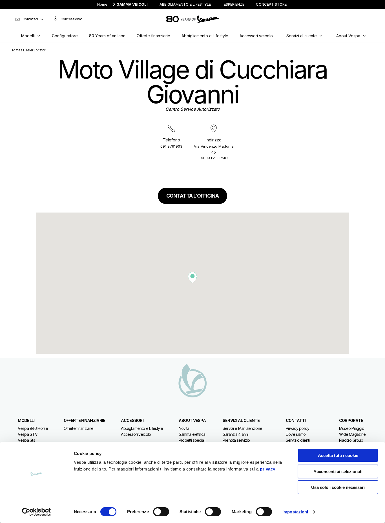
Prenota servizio (236, 440)
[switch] (161, 511)
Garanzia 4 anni (236, 434)
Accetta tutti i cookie (338, 455)
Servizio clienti (298, 440)
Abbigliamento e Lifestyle (142, 428)
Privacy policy (297, 428)
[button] (192, 277)
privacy (267, 469)
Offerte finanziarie (79, 428)
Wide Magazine (352, 434)
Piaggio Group (351, 440)
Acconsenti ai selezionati (337, 471)
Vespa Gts (26, 440)
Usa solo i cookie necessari (338, 487)
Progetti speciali (192, 440)
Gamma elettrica (192, 434)
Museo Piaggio (351, 428)
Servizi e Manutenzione (242, 428)
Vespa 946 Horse (33, 428)
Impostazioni (295, 511)
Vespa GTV (27, 434)
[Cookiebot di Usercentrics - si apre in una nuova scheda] (36, 512)
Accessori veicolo (136, 434)
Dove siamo (296, 434)
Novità (184, 428)
